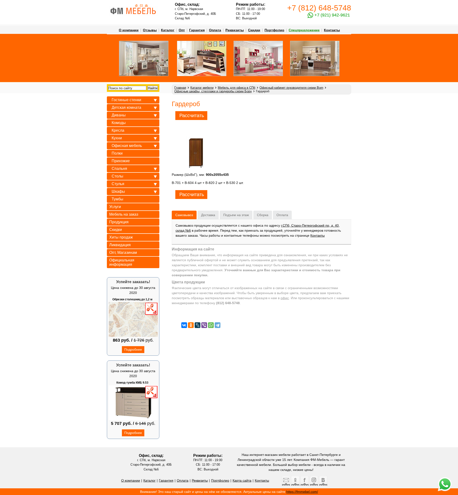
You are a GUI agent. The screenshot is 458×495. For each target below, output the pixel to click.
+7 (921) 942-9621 (331, 15)
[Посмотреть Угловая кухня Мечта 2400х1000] (143, 75)
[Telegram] (217, 325)
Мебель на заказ (123, 214)
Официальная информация (121, 262)
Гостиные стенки (126, 100)
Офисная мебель (127, 146)
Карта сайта (242, 480)
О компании (129, 30)
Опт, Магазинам (123, 252)
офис (285, 298)
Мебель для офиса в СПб (236, 87)
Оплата (215, 30)
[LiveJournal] (197, 325)
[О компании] (133, 15)
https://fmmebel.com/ (302, 492)
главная (180, 87)
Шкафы (118, 191)
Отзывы (150, 30)
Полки (117, 153)
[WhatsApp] (211, 325)
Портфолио (274, 30)
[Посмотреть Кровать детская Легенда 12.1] (201, 75)
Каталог (167, 30)
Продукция (119, 222)
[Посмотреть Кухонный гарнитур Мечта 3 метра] (314, 75)
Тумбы (117, 199)
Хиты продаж (121, 237)
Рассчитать (191, 115)
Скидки (254, 30)
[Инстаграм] (313, 484)
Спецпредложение (304, 30)
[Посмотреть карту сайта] (146, 5)
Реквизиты (234, 30)
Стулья (118, 184)
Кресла (118, 130)
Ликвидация (120, 245)
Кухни (117, 138)
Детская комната (126, 107)
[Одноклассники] (191, 325)
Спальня (119, 169)
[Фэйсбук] (304, 484)
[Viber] (204, 325)
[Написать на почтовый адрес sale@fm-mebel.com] (141, 5)
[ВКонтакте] (184, 325)
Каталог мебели (201, 87)
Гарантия (197, 30)
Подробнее (133, 349)
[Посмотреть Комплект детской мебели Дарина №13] (258, 75)
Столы (117, 176)
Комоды (119, 123)
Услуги (115, 207)
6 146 (140, 423)
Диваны (119, 115)
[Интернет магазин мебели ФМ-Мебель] (136, 5)
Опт (182, 30)
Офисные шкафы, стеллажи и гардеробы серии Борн (213, 91)
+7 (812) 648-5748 (319, 8)
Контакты (332, 30)
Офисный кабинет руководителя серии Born (291, 87)
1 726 (139, 340)
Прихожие (121, 161)
